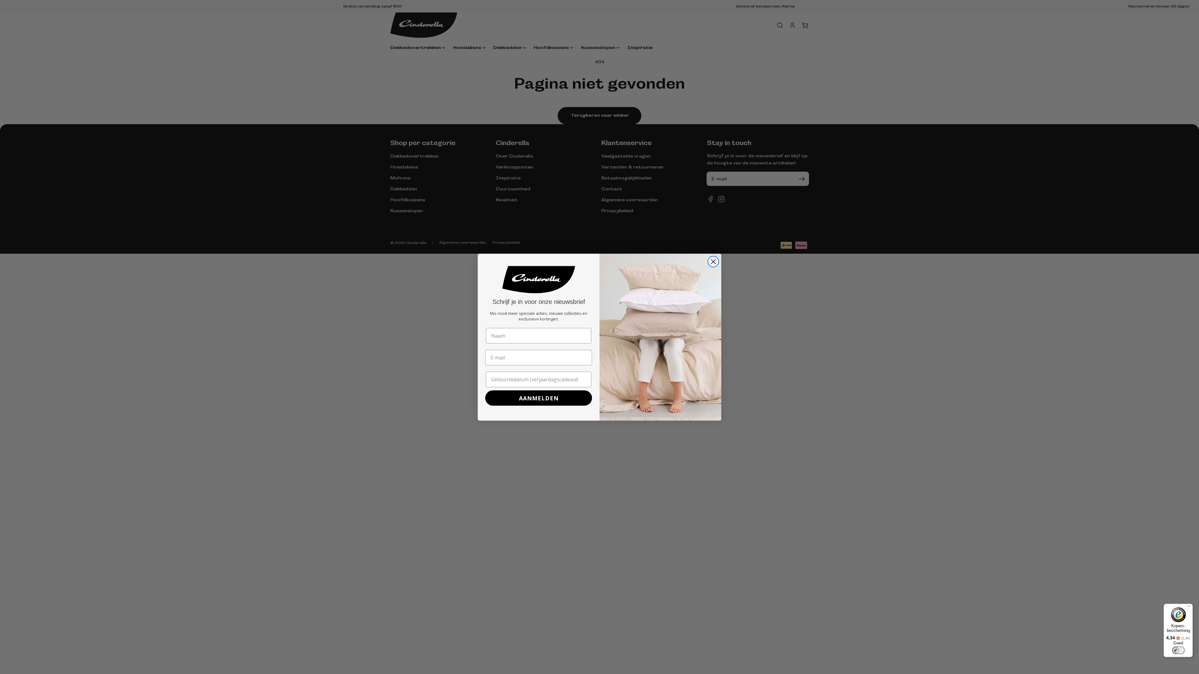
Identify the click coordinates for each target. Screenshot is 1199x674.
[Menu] (1189, 607)
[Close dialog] (713, 261)
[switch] (1178, 650)
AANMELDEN (539, 398)
